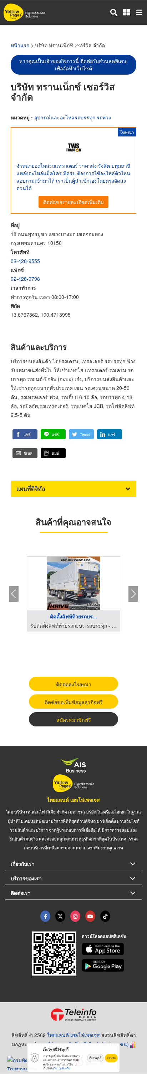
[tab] (73, 489)
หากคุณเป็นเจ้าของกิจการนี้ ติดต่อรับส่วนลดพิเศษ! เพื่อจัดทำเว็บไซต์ (73, 64)
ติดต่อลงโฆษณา (73, 684)
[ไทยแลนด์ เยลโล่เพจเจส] (60, 916)
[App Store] (112, 949)
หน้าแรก (20, 45)
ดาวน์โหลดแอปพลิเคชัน (104, 936)
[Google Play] (112, 965)
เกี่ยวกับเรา (23, 863)
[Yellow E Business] (45, 916)
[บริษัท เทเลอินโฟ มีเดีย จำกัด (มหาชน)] (73, 1014)
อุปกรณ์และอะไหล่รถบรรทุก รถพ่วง (72, 117)
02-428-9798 (25, 278)
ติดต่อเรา (21, 892)
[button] (24, 434)
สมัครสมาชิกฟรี (73, 719)
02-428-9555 (25, 260)
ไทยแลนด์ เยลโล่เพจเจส (73, 799)
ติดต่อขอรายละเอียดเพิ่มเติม (73, 201)
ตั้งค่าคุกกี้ (95, 1058)
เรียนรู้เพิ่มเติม (61, 1068)
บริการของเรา (26, 878)
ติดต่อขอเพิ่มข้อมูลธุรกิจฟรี (74, 701)
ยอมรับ (111, 1058)
